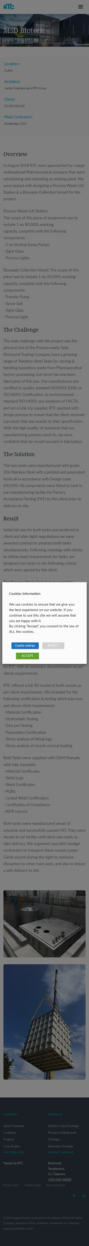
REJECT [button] (53, 645)
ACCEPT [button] (27, 655)
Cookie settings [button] (25, 645)
